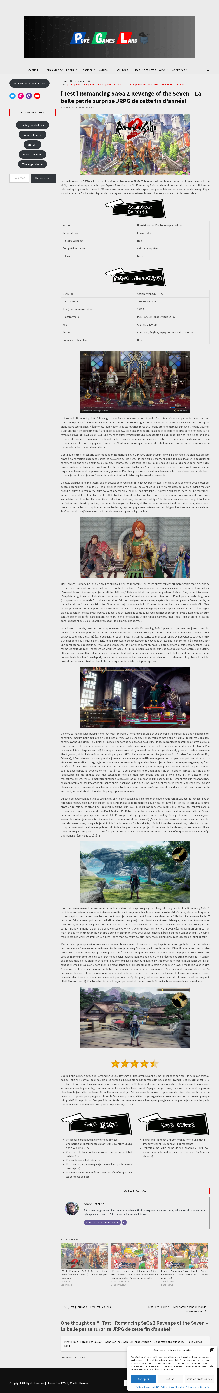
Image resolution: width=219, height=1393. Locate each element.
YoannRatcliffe (67, 107)
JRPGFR (32, 144)
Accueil (33, 70)
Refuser (170, 1379)
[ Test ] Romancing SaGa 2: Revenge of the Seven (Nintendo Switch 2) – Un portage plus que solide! (84, 1274)
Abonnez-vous (43, 178)
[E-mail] (124, 1222)
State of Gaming (32, 154)
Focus (70, 70)
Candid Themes (79, 1383)
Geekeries (178, 70)
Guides (103, 70)
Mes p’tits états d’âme (150, 70)
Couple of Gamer (32, 135)
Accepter (143, 1379)
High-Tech (121, 70)
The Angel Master (32, 164)
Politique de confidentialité (147, 1387)
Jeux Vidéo (52, 70)
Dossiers (86, 70)
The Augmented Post (32, 125)
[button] (212, 1350)
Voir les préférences (199, 1379)
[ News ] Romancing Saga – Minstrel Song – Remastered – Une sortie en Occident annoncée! (184, 1274)
